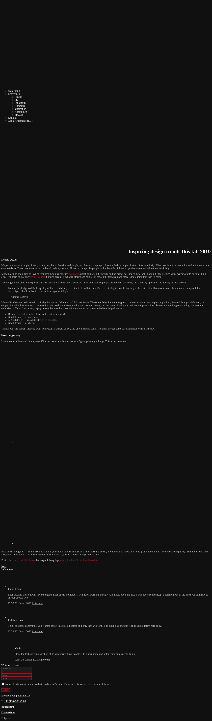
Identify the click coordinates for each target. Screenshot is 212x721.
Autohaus (20, 105)
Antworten (37, 603)
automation (20, 108)
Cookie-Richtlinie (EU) (20, 120)
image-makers (37, 276)
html (69, 560)
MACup (19, 114)
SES (17, 99)
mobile (75, 560)
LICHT (19, 96)
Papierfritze (20, 102)
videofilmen (21, 111)
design (63, 560)
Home (4, 259)
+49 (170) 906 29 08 (15, 701)
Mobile (24, 560)
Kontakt (12, 117)
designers (74, 273)
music (82, 560)
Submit (5, 690)
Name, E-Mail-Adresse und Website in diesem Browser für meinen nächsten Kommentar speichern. (57, 684)
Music (32, 560)
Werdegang (14, 91)
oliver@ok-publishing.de (17, 695)
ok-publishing (47, 560)
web (87, 560)
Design (15, 560)
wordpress (94, 560)
